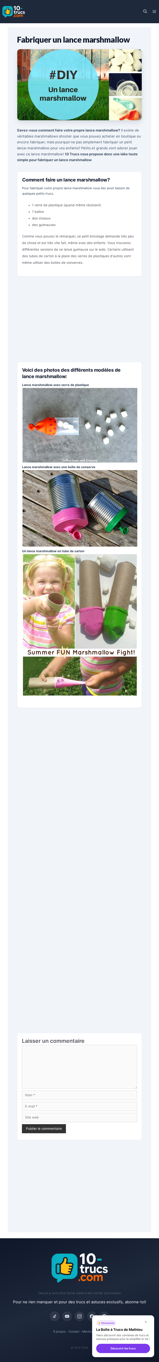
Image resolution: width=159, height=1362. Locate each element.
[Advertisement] (79, 322)
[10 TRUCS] (13, 11)
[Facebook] (92, 1316)
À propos (59, 1331)
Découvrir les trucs (123, 1348)
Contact (74, 1331)
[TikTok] (54, 1316)
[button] (145, 11)
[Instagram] (79, 1316)
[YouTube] (67, 1316)
